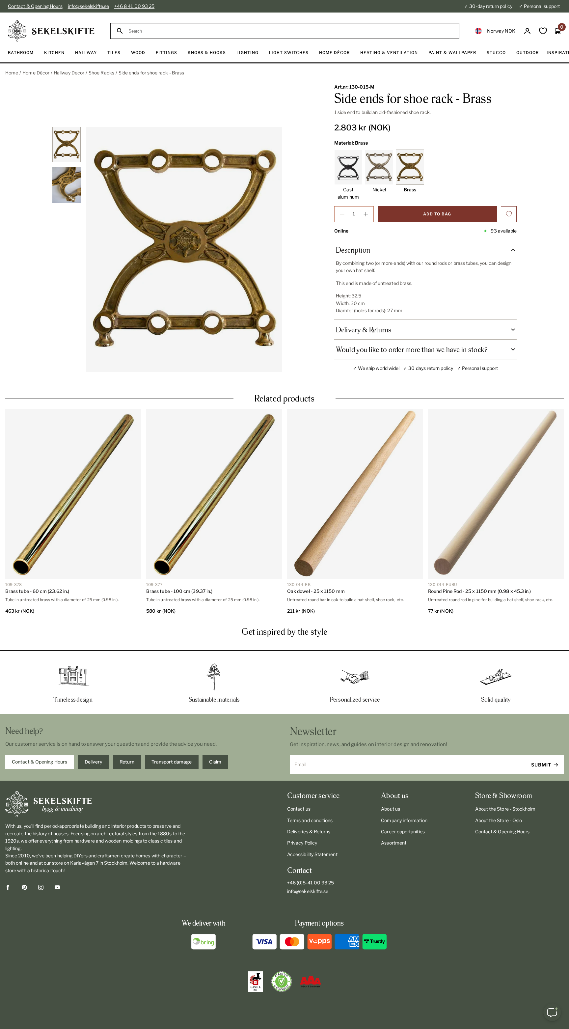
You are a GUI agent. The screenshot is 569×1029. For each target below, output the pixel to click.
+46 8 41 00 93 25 (134, 6)
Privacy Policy (302, 843)
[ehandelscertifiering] (281, 981)
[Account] (527, 31)
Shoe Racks (101, 72)
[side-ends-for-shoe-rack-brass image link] (184, 249)
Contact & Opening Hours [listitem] (39, 762)
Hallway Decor (69, 72)
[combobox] (291, 31)
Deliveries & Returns (308, 831)
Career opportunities (402, 831)
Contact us (299, 809)
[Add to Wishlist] (509, 214)
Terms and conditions (310, 820)
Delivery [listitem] (93, 762)
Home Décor (35, 72)
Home (11, 72)
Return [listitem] (127, 762)
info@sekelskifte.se (88, 6)
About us (390, 809)
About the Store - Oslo (498, 820)
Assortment (393, 843)
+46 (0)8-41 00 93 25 (310, 882)
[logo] (51, 31)
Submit (541, 764)
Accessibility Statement (312, 854)
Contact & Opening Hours (35, 6)
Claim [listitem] (215, 762)
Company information (404, 820)
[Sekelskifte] (96, 804)
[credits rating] (310, 981)
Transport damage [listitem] (171, 762)
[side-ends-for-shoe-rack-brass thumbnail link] (66, 144)
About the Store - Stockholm (505, 809)
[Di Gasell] (255, 981)
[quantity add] (366, 214)
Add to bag (437, 213)
